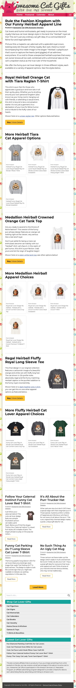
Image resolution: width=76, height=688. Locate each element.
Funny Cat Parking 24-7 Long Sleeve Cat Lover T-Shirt (18, 549)
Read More (11, 539)
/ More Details (15, 122)
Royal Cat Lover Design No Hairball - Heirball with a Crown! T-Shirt (59, 308)
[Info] (24, 145)
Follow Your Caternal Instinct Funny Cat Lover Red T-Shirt (20, 500)
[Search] (69, 595)
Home (19, 15)
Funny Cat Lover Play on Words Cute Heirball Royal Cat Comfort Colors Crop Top (15, 444)
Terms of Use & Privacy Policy (52, 685)
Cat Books (11, 620)
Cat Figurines (12, 606)
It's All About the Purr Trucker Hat (52, 498)
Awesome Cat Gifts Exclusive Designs (28, 28)
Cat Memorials (13, 613)
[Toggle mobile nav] (70, 14)
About (51, 15)
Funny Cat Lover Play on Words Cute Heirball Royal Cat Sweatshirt (36, 444)
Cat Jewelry (12, 623)
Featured (29, 15)
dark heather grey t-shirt (30, 387)
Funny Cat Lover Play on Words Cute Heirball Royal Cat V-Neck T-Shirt (59, 444)
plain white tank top (28, 255)
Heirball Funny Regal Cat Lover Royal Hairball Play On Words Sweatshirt (15, 203)
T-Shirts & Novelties (15, 633)
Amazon (11, 164)
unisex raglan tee (27, 116)
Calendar (41, 15)
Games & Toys (13, 630)
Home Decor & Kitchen (17, 626)
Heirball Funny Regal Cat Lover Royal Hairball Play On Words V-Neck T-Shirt (15, 169)
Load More (38, 587)
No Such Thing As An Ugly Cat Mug (53, 547)
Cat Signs (11, 609)
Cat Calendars (13, 616)
